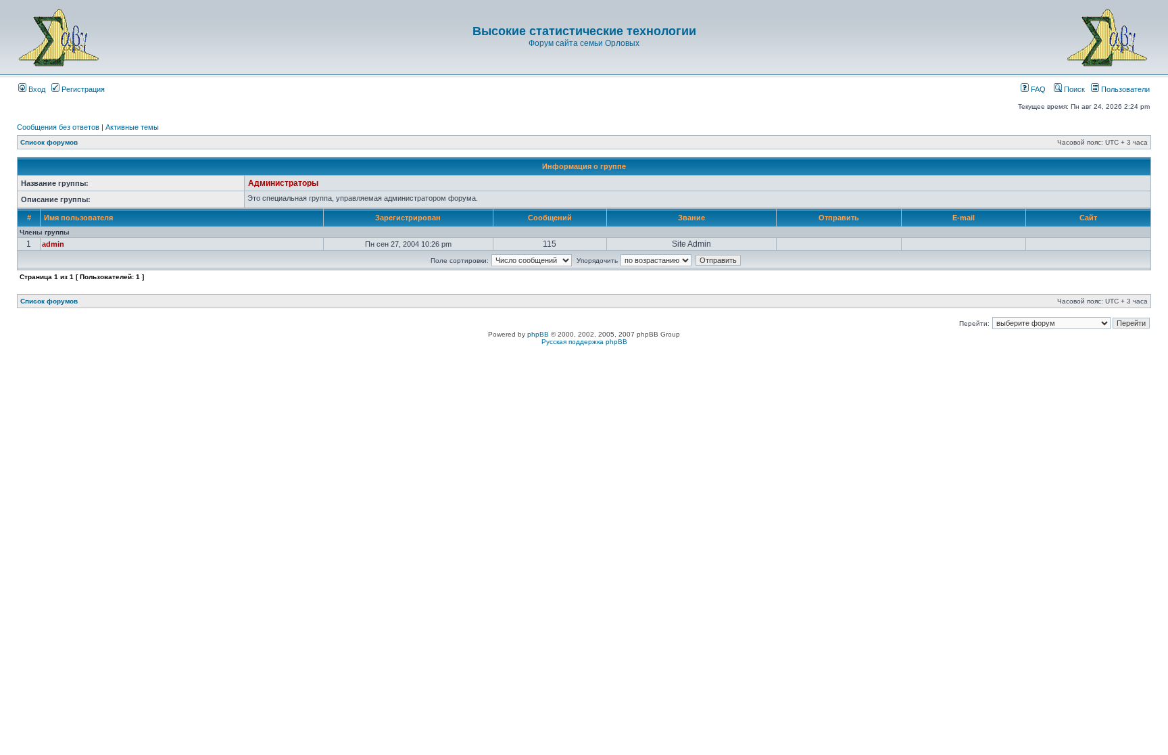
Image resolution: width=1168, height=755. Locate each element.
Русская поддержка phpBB (584, 341)
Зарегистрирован (408, 218)
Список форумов (49, 142)
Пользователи (1124, 89)
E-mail (963, 218)
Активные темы (132, 127)
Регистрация (82, 89)
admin (53, 244)
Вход (35, 89)
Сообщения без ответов (58, 127)
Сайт (1088, 218)
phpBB (538, 334)
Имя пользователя (78, 218)
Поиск (1073, 89)
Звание (691, 218)
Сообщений (550, 218)
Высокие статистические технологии (584, 31)
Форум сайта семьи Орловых (584, 43)
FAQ (1037, 89)
